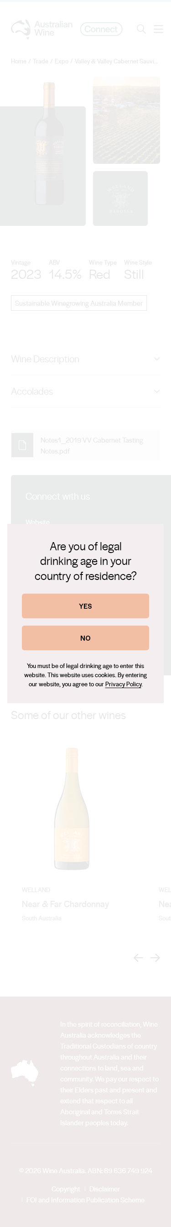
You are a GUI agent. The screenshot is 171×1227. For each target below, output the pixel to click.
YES (85, 606)
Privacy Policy (123, 683)
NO (85, 637)
